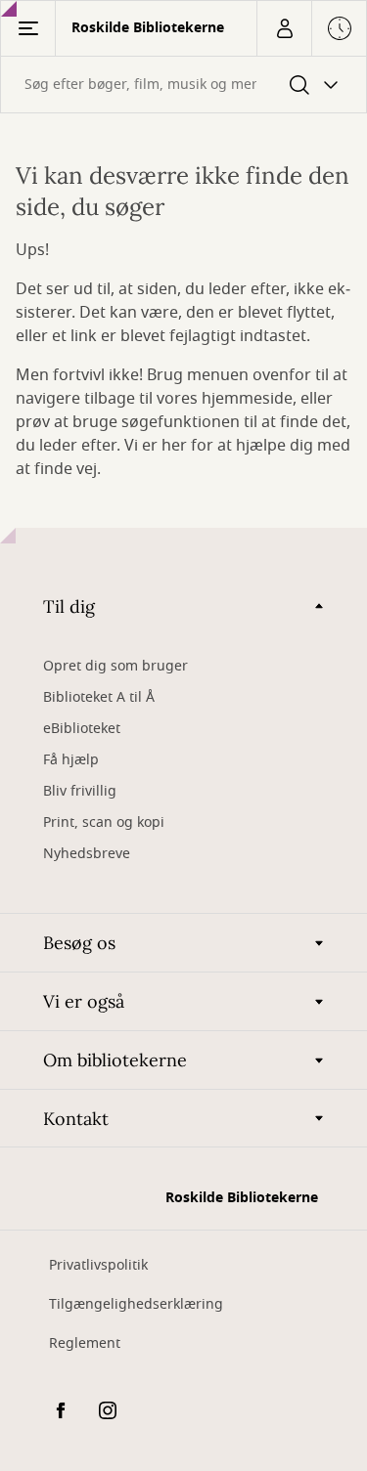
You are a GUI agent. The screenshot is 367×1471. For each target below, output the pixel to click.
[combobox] (183, 84)
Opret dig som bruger (115, 666)
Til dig (69, 606)
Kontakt (76, 1118)
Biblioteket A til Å (99, 697)
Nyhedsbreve (86, 854)
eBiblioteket (81, 728)
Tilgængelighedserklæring (136, 1304)
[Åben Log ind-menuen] (283, 28)
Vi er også (83, 1001)
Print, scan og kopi (103, 822)
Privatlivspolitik (98, 1265)
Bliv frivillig (79, 791)
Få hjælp (71, 760)
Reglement (84, 1343)
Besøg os (79, 942)
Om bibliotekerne (115, 1060)
